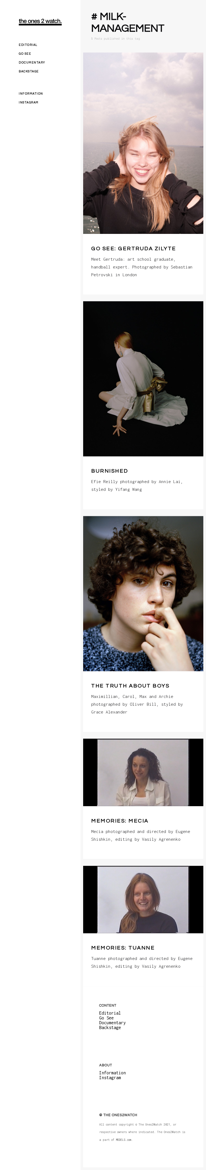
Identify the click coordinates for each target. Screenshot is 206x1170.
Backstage (29, 71)
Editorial (28, 44)
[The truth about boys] (143, 593)
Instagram (29, 102)
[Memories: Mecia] (143, 772)
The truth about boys (130, 686)
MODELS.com (123, 1140)
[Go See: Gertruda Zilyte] (143, 143)
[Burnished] (143, 378)
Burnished (109, 471)
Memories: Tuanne (123, 948)
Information (31, 93)
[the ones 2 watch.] (40, 22)
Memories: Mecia (120, 821)
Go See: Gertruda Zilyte (133, 248)
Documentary (32, 62)
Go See (25, 53)
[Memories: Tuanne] (143, 899)
